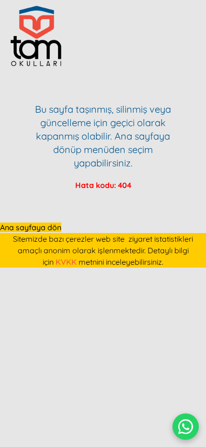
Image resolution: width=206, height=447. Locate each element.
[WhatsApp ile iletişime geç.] (185, 426)
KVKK (66, 262)
